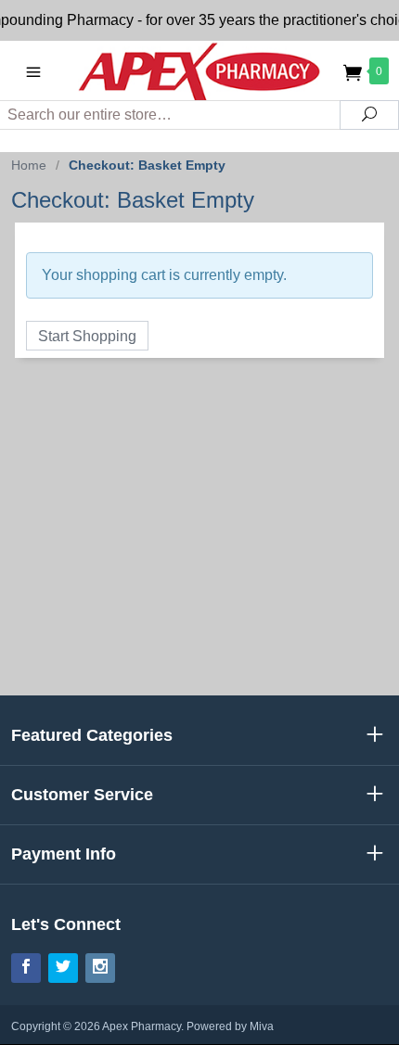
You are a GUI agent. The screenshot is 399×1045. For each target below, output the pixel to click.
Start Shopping (87, 336)
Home (28, 165)
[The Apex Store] (200, 71)
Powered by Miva (230, 1026)
